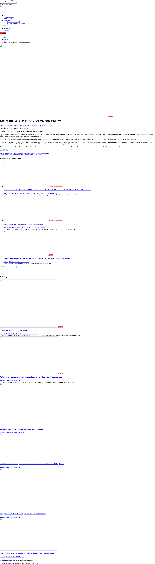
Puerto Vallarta (8, 18)
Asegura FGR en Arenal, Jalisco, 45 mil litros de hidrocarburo (23, 514)
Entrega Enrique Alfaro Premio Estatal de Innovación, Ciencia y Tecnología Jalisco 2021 (25, 153)
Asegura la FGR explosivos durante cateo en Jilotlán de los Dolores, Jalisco (27, 553)
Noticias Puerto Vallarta (45, 125)
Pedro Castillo (24, 125)
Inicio (5, 15)
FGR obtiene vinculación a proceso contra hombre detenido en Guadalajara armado (31, 377)
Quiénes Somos (8, 28)
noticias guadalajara (60, 193)
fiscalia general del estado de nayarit (27, 334)
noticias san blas (24, 262)
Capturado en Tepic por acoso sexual (13, 330)
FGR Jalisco (20, 380)
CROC (52, 193)
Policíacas (6, 27)
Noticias (110, 116)
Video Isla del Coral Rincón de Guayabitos (19, 23)
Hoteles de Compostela (13, 22)
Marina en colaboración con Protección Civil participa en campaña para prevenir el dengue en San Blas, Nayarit (38, 258)
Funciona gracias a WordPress (8, 563)
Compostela (7, 20)
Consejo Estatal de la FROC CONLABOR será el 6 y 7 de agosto (23, 224)
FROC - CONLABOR (26, 227)
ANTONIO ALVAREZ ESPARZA (30, 193)
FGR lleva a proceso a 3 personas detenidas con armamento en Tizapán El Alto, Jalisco (32, 464)
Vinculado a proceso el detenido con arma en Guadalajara (21, 429)
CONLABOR (45, 193)
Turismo (6, 25)
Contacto (6, 30)
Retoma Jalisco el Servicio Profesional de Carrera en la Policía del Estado (20, 154)
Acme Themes (34, 563)
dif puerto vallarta (33, 125)
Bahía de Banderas (9, 17)
